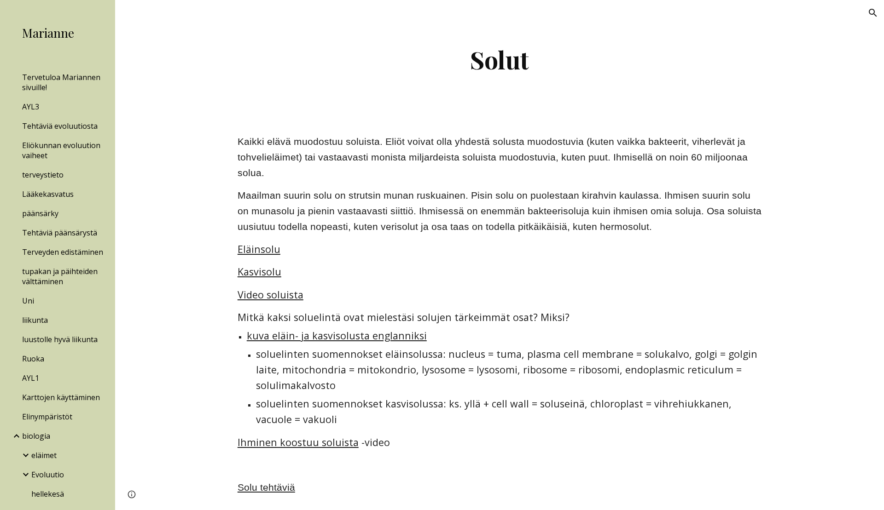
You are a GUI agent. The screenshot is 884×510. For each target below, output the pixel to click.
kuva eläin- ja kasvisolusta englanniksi (337, 335)
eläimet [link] (44, 455)
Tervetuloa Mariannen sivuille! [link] (61, 82)
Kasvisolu (259, 271)
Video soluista (270, 294)
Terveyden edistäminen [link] (62, 252)
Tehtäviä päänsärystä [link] (59, 233)
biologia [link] (36, 436)
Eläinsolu (259, 249)
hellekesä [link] (47, 494)
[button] (873, 13)
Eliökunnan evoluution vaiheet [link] (61, 150)
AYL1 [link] (30, 378)
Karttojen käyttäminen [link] (61, 397)
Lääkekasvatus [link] (48, 194)
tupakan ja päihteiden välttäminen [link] (60, 276)
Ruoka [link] (33, 359)
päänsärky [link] (40, 213)
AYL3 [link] (30, 107)
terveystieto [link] (43, 175)
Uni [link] (28, 301)
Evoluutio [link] (47, 475)
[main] (500, 59)
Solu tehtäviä (266, 487)
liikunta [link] (35, 320)
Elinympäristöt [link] (47, 417)
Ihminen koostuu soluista (298, 442)
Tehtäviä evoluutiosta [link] (60, 126)
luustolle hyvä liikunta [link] (60, 339)
